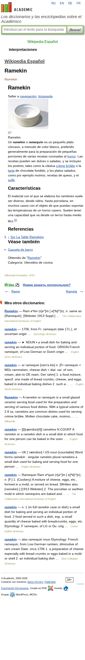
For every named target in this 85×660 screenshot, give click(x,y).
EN (62, 3)
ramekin (11, 329)
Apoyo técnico (35, 581)
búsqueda (45, 96)
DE (70, 3)
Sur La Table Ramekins (27, 237)
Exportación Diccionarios (15, 588)
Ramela (71, 291)
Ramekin (34, 258)
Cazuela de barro (20, 249)
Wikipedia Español (42, 42)
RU (53, 3)
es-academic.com (17, 7)
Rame (15, 291)
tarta (11, 170)
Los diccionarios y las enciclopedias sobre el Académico (41, 19)
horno (71, 156)
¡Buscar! (75, 30)
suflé (11, 180)
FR (78, 3)
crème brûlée (65, 166)
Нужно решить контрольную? (47, 285)
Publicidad (50, 581)
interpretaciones (23, 49)
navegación (28, 96)
